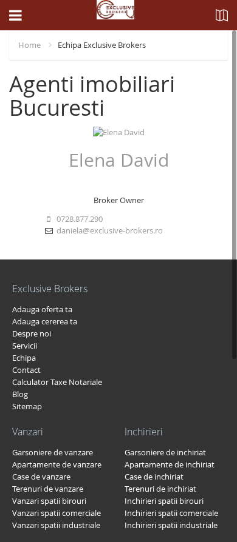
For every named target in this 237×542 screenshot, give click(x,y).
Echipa (24, 357)
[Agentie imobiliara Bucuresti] (115, 15)
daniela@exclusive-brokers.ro (110, 230)
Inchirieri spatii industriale (171, 525)
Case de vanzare (41, 476)
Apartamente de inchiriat (170, 464)
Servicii (24, 345)
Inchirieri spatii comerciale (171, 512)
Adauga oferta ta (42, 309)
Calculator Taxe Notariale (57, 381)
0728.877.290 (79, 218)
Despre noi (31, 333)
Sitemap (27, 406)
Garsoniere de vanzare (52, 452)
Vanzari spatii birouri (49, 500)
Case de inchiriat (154, 476)
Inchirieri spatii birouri (164, 500)
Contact (26, 369)
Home (29, 44)
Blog (20, 394)
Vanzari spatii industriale (56, 525)
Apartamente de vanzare (56, 464)
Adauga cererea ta (44, 321)
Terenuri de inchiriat (160, 488)
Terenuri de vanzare (47, 488)
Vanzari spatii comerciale (56, 512)
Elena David (119, 160)
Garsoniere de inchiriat (165, 452)
